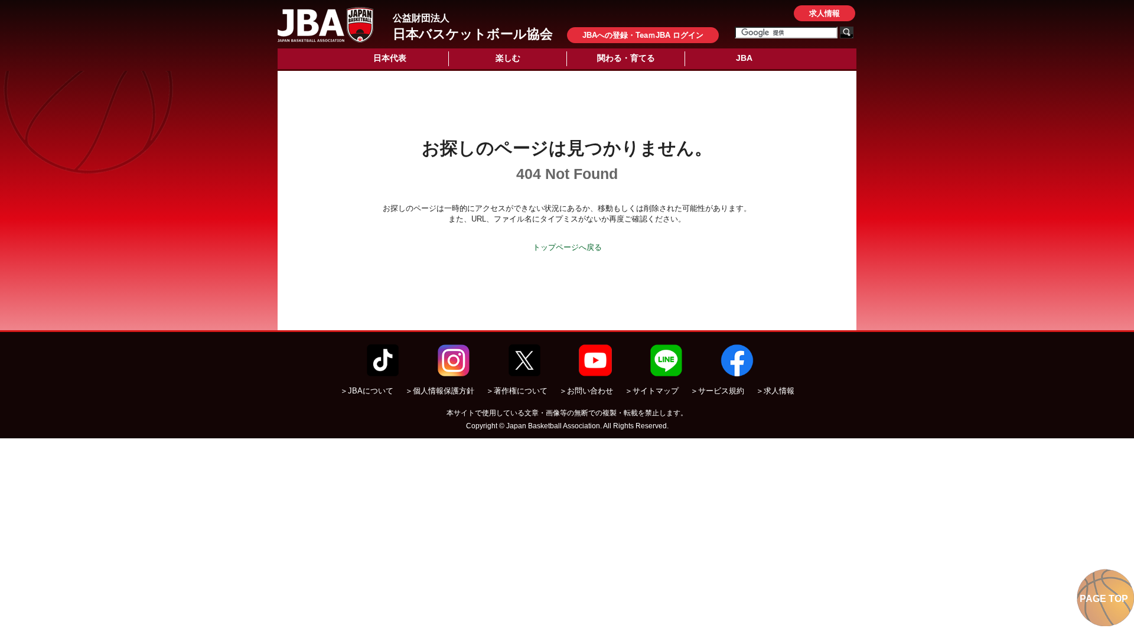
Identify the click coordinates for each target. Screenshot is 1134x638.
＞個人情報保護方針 (439, 390)
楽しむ (508, 58)
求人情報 (824, 13)
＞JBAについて (366, 390)
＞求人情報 (775, 390)
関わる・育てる (626, 58)
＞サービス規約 (717, 390)
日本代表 (389, 58)
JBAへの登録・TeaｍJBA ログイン (642, 35)
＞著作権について (517, 390)
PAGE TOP (1104, 599)
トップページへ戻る (567, 247)
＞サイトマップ (652, 390)
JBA (744, 58)
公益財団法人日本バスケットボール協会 (325, 25)
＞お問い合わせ (586, 390)
